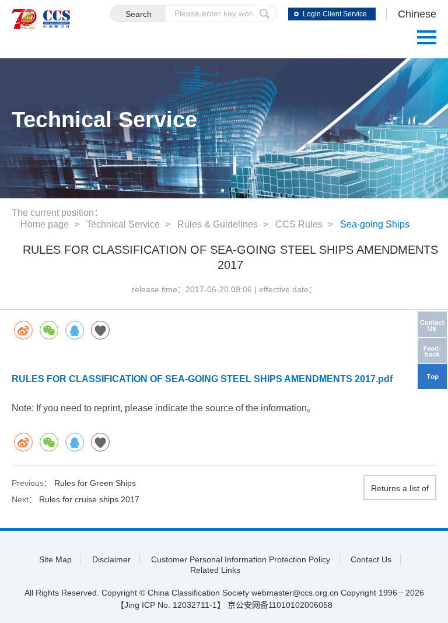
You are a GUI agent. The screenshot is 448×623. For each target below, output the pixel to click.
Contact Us (371, 559)
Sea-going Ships (375, 224)
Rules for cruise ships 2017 (89, 499)
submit (264, 13)
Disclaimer (111, 559)
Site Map (55, 559)
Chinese (417, 14)
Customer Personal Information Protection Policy (240, 559)
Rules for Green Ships (95, 483)
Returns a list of (400, 488)
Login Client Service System (335, 15)
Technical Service (123, 224)
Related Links (215, 570)
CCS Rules (299, 224)
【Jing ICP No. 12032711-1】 (170, 605)
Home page (44, 224)
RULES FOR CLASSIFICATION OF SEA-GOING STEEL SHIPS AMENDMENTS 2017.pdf (202, 379)
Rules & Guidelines (217, 224)
